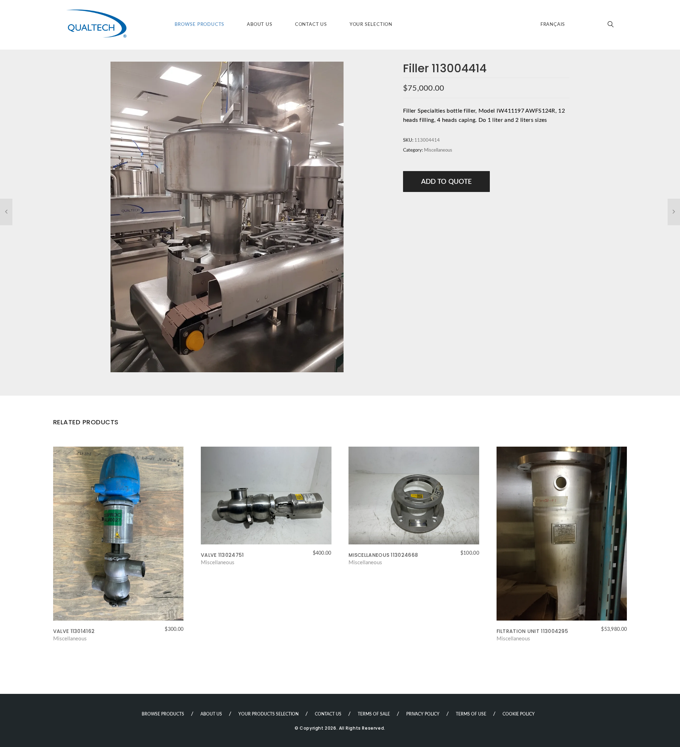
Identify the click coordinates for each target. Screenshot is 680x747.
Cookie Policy (519, 714)
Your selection (371, 24)
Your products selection (268, 714)
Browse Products (199, 24)
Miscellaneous (438, 150)
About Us (259, 24)
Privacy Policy (423, 714)
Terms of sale (374, 714)
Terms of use (471, 714)
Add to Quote (446, 182)
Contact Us (311, 24)
